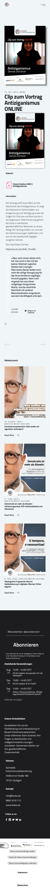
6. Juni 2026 (10, 579)
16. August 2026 (13, 422)
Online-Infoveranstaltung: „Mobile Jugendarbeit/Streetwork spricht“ (27, 693)
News (23, 92)
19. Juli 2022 (11, 92)
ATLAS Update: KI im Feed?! (24, 683)
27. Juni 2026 (11, 499)
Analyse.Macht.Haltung (17, 424)
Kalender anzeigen (13, 699)
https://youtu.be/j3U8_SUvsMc (21, 249)
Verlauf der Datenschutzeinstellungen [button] (22, 857)
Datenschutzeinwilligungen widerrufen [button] (22, 863)
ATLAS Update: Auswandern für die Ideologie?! (28, 674)
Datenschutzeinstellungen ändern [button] (22, 851)
